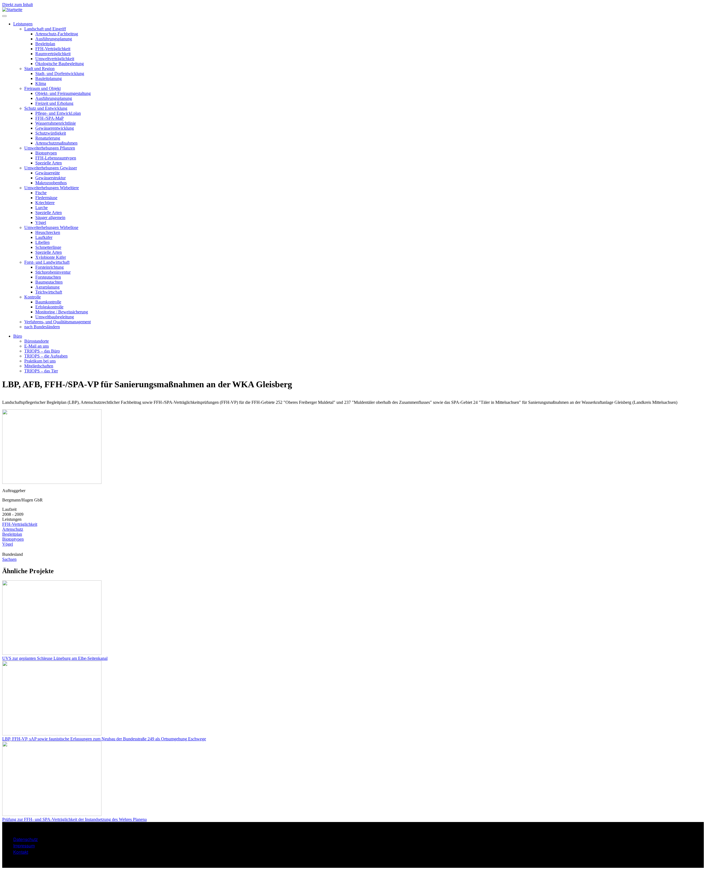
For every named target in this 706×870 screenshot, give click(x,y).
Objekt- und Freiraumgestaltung (63, 93)
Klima (40, 83)
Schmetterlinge (48, 247)
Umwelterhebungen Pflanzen (49, 148)
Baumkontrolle (48, 302)
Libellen (42, 242)
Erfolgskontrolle (49, 307)
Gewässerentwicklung (54, 128)
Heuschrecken (47, 232)
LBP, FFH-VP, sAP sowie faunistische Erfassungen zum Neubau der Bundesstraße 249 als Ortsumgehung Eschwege (104, 738)
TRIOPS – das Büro (42, 351)
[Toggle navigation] (4, 16)
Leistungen (23, 24)
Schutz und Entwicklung (45, 108)
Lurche (41, 207)
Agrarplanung (47, 287)
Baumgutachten (49, 282)
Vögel (40, 222)
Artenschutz (12, 529)
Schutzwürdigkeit (50, 133)
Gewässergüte (47, 172)
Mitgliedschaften (38, 366)
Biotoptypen (46, 153)
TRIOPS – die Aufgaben (46, 356)
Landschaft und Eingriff (45, 28)
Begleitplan (45, 43)
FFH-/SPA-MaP (49, 118)
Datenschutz (25, 839)
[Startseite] (12, 9)
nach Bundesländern (42, 326)
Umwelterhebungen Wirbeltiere (51, 187)
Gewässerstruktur (50, 177)
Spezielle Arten (48, 163)
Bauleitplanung (48, 78)
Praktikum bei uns (40, 361)
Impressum (24, 845)
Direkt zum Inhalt (17, 4)
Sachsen (9, 559)
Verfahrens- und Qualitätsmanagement (57, 321)
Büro (17, 336)
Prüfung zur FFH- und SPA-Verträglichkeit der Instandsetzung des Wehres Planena (74, 819)
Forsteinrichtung (49, 267)
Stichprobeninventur (53, 272)
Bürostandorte (36, 341)
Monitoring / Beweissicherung (61, 311)
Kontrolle (32, 297)
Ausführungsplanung (53, 38)
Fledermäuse (46, 197)
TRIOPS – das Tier (41, 371)
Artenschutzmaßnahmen (56, 143)
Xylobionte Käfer (50, 257)
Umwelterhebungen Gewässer (50, 168)
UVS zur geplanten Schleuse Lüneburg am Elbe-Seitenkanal (55, 658)
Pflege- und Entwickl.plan (58, 113)
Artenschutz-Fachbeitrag (56, 33)
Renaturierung (47, 138)
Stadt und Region (39, 68)
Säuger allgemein (50, 217)
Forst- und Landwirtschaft (46, 262)
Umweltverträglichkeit (54, 58)
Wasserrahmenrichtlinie (55, 123)
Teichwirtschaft (48, 292)
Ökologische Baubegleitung (59, 63)
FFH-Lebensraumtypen (55, 158)
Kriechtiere (45, 202)
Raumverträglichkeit (53, 53)
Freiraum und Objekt (42, 88)
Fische (41, 192)
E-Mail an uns (36, 346)
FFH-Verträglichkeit (52, 48)
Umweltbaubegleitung (54, 316)
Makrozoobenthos (51, 182)
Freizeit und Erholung (54, 103)
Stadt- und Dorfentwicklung (59, 73)
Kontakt (20, 852)
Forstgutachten (48, 277)
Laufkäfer (43, 237)
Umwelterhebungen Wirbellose (51, 227)
